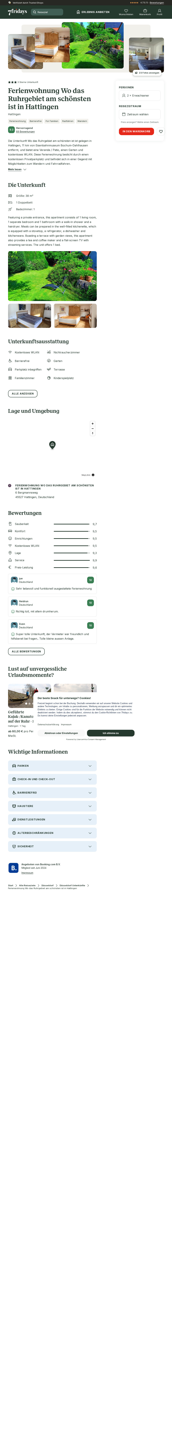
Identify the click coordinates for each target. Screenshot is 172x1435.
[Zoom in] (92, 423)
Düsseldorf (47, 885)
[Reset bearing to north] (92, 433)
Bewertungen (157, 2)
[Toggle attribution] (93, 475)
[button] (15, 169)
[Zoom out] (92, 428)
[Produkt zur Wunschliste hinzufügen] (47, 688)
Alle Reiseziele (27, 885)
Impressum (27, 872)
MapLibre (86, 474)
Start (10, 885)
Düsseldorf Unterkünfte (72, 885)
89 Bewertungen (25, 131)
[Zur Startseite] (17, 12)
